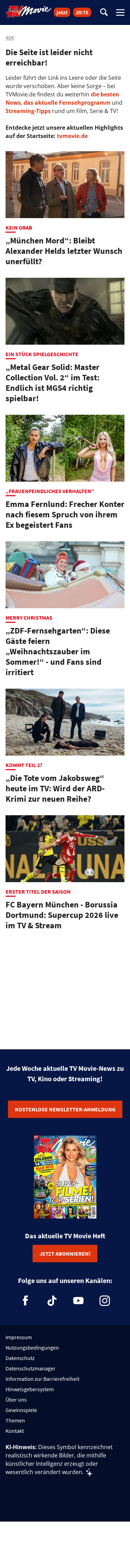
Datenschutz (20, 1357)
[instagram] (104, 1300)
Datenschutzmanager (30, 1368)
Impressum (19, 1337)
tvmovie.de (72, 136)
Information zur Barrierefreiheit (42, 1378)
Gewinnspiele (21, 1409)
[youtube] (78, 1300)
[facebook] (25, 1300)
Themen (15, 1420)
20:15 (82, 12)
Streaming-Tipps (28, 111)
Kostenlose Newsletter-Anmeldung (65, 1109)
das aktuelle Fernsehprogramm (66, 102)
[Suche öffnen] (104, 12)
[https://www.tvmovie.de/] (29, 12)
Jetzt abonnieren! (65, 1253)
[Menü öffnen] (120, 12)
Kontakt (15, 1430)
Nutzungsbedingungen (32, 1347)
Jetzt (62, 12)
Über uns (16, 1399)
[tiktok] (52, 1300)
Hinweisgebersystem (30, 1389)
